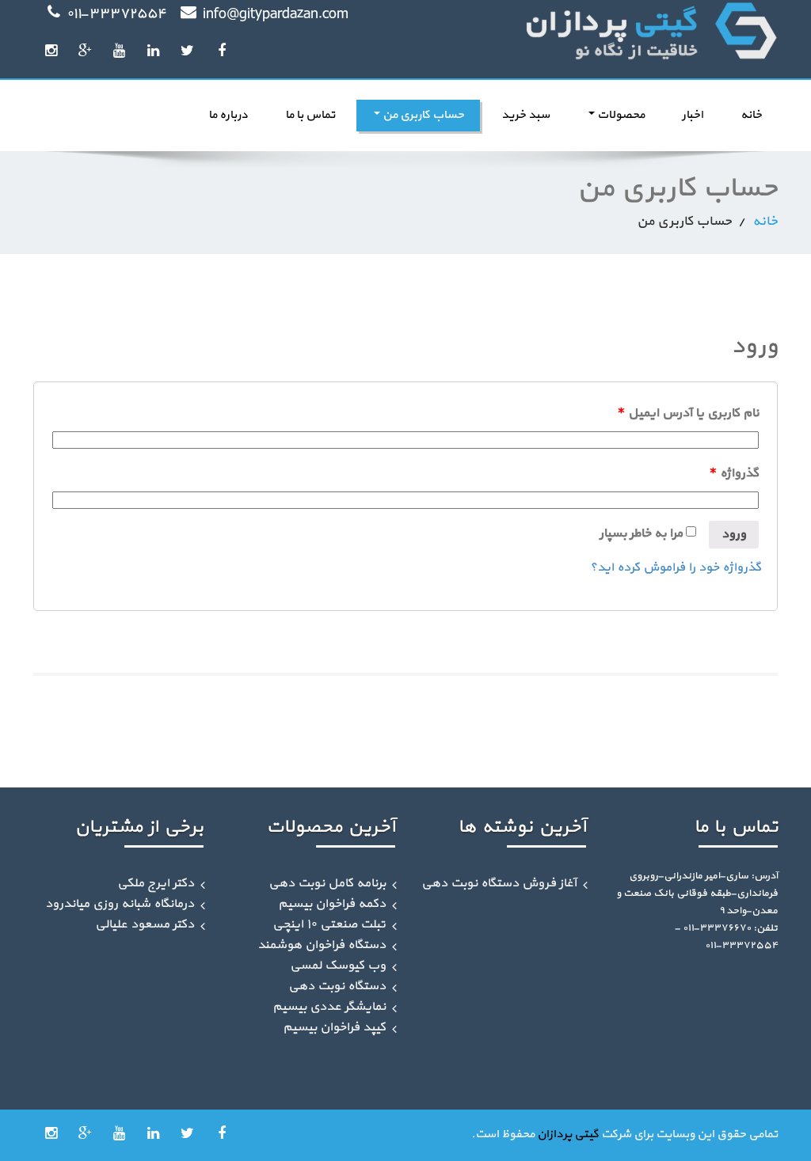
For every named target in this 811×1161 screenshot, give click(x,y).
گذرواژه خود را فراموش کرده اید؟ (675, 567)
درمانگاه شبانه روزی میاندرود (119, 903)
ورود (734, 534)
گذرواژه (734, 473)
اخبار (692, 115)
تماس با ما (310, 115)
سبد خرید (525, 115)
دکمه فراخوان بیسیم (332, 903)
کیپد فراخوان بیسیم (334, 1027)
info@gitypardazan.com (275, 14)
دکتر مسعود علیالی (144, 924)
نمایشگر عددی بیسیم (329, 1006)
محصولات (620, 115)
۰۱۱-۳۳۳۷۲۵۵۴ (116, 14)
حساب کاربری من (422, 115)
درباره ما (228, 115)
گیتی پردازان (568, 1134)
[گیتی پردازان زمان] (597, 31)
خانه (751, 115)
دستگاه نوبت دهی (337, 986)
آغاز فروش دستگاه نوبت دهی (499, 883)
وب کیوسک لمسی (338, 965)
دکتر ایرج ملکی (155, 883)
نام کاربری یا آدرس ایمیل (688, 413)
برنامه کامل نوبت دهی (327, 883)
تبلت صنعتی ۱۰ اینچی (329, 924)
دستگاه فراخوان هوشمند (321, 945)
